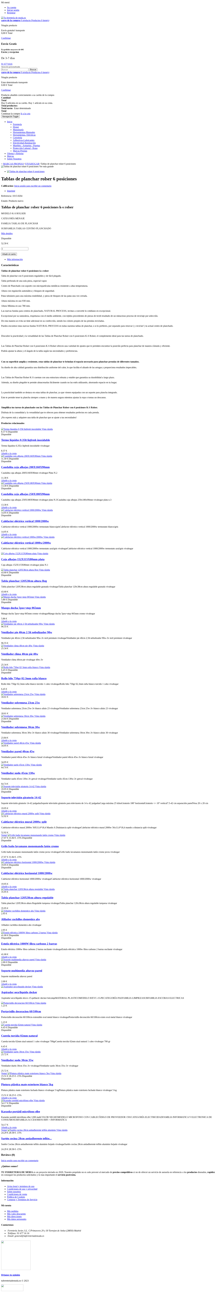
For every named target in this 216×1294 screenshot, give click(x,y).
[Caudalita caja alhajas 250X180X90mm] (21, 483)
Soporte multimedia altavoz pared (21, 970)
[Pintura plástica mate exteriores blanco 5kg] (29, 1073)
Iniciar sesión (13, 10)
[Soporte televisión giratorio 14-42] (18, 786)
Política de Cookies (16, 1197)
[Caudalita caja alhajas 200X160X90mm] (21, 456)
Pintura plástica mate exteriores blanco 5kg (27, 1084)
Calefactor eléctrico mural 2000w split (24, 821)
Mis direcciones (14, 1216)
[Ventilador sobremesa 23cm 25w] (17, 694)
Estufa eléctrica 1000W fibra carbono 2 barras (29, 943)
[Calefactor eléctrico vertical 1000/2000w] (21, 510)
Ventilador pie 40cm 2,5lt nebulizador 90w (26, 632)
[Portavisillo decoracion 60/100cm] (18, 1003)
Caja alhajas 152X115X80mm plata (23, 559)
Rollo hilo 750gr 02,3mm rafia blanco (24, 678)
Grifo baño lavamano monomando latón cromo (30, 846)
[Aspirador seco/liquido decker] (16, 986)
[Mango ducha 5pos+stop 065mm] (18, 597)
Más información (15, 259)
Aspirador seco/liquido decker (19, 992)
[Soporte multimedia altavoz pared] (18, 959)
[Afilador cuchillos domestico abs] (17, 911)
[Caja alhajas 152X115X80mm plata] (19, 553)
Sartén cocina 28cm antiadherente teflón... (26, 1138)
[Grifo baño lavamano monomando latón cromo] (31, 835)
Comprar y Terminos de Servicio (22, 1199)
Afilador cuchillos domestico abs (20, 919)
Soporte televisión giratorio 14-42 (21, 797)
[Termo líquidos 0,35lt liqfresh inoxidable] (21, 429)
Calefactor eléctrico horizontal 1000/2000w (26, 873)
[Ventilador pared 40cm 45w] (15, 743)
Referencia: (6, 196)
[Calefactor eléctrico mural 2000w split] (20, 813)
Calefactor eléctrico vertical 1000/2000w (25, 521)
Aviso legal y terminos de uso (20, 1186)
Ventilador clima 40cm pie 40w (19, 653)
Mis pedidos (12, 1211)
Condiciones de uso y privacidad (22, 1189)
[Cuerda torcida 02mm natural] (16, 1025)
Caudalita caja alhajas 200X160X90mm (25, 467)
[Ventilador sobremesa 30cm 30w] (17, 716)
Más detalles (7, 233)
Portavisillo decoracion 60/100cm (21, 1011)
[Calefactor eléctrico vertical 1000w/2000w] (22, 537)
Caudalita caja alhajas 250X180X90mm (25, 494)
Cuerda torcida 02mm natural (19, 1035)
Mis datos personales (16, 1219)
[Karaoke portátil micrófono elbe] (17, 1100)
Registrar (11, 12)
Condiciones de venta (17, 1194)
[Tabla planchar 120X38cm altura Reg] (20, 570)
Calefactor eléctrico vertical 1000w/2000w (26, 542)
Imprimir (11, 191)
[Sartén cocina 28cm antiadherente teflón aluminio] (32, 1130)
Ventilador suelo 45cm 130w (18, 773)
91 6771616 (6, 64)
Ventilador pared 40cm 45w (18, 751)
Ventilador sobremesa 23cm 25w (20, 702)
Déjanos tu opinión (10, 1275)
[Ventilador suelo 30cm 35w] (15, 1051)
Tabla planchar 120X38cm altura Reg (24, 580)
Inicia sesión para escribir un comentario (32, 186)
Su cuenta (11, 7)
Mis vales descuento (16, 1214)
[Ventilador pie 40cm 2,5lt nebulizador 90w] (22, 624)
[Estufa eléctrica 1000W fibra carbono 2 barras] (24, 932)
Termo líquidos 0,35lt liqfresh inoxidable (25, 440)
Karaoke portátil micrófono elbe (20, 1111)
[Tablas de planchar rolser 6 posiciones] (26, 171)
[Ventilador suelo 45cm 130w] (16, 765)
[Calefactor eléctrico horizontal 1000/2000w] (22, 862)
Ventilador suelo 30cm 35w (17, 1060)
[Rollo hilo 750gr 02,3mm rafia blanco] (20, 667)
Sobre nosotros (14, 1191)
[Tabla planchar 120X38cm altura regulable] (22, 889)
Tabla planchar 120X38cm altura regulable (27, 897)
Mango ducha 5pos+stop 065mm (21, 607)
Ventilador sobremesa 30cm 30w (20, 727)
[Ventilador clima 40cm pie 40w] (17, 645)
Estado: (5, 201)
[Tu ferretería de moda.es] (13, 17)
